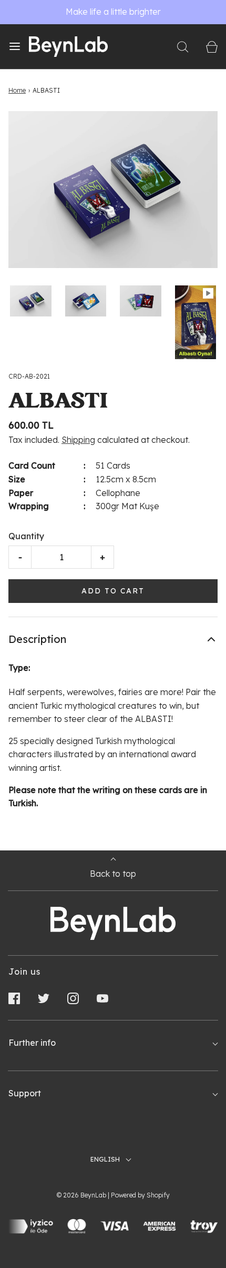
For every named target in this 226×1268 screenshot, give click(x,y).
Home (17, 90)
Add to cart (113, 591)
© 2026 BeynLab (81, 1195)
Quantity (26, 536)
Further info (32, 1042)
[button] (30, 301)
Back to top (113, 873)
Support (24, 1093)
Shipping (78, 439)
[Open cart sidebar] (211, 46)
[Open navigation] (14, 46)
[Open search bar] (182, 46)
